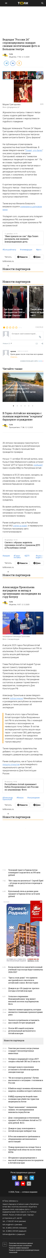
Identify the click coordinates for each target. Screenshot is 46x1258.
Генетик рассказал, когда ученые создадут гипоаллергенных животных (23, 1051)
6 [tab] (32, 406)
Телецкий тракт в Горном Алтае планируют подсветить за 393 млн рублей (22, 390)
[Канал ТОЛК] (37, 257)
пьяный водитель (40, 557)
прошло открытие (11, 764)
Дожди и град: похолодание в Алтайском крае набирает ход (22, 1129)
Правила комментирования (19, 1248)
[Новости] (22, 257)
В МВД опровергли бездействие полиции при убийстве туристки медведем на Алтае (23, 1099)
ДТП (27, 556)
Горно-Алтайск (17, 557)
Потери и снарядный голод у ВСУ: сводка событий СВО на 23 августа (24, 1060)
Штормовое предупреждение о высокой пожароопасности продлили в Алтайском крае (25, 1160)
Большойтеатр (9, 250)
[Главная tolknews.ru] (23, 3)
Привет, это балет (33, 150)
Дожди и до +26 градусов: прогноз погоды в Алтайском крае (23, 989)
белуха (20, 798)
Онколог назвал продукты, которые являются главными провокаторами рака (25, 1012)
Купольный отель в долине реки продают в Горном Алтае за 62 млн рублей (24, 894)
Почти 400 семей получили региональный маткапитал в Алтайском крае (22, 1031)
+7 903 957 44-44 (12, 1221)
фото (38, 250)
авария (6, 556)
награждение (33, 798)
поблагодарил (16, 698)
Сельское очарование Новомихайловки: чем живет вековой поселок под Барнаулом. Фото (23, 1000)
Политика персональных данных (21, 1243)
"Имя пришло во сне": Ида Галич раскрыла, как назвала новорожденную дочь (21, 239)
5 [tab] (28, 406)
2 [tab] (17, 406)
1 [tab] (13, 406)
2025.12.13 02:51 (23, 351)
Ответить (13, 357)
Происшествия (14, 427)
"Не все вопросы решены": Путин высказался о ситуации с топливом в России (25, 1080)
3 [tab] (21, 406)
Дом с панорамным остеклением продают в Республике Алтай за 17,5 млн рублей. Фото (24, 1120)
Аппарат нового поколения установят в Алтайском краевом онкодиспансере (23, 1069)
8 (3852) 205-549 (12, 1231)
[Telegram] (6, 63)
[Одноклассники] (19, 63)
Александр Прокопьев (8, 798)
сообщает (38, 465)
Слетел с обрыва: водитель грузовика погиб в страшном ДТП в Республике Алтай (22, 545)
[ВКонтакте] (12, 63)
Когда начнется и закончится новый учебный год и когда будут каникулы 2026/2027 (25, 969)
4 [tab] (25, 406)
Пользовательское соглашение (20, 1245)
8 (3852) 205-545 (12, 1228)
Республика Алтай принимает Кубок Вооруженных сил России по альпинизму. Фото (21, 787)
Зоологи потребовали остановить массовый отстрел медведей (23, 1021)
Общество (12, 57)
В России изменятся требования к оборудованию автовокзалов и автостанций (24, 1139)
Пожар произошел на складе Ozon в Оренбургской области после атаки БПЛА (24, 1149)
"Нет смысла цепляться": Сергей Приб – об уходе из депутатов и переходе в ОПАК (25, 883)
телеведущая (26, 250)
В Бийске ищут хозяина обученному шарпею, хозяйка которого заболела (25, 1089)
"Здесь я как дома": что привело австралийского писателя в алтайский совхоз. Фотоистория (23, 980)
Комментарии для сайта (31, 361)
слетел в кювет (20, 525)
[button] (15, 75)
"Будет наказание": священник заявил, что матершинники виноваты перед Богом (22, 1109)
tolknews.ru (13, 1201)
